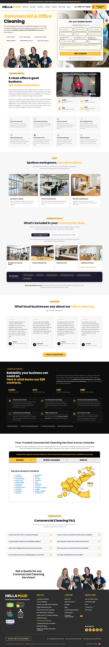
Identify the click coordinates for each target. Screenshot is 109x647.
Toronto (18, 475)
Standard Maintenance (40, 235)
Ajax (36, 482)
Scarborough (20, 479)
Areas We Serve (70, 602)
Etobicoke (18, 477)
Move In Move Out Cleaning (45, 610)
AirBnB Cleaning (42, 618)
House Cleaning (42, 602)
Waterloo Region (41, 488)
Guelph (37, 489)
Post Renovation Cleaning (45, 613)
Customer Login (90, 602)
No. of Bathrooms (79, 38)
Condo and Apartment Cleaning (47, 604)
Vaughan (18, 486)
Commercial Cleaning (44, 621)
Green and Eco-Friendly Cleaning (47, 615)
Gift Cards (61, 7)
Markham (18, 491)
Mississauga (19, 482)
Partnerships (69, 613)
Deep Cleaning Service (44, 607)
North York (19, 480)
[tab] (22, 460)
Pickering (38, 484)
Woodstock (39, 493)
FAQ (86, 604)
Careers (47, 7)
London (37, 486)
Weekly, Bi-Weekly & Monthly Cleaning (46, 629)
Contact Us (88, 607)
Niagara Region (40, 491)
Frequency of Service (64, 38)
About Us (67, 599)
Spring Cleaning (42, 626)
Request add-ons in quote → (89, 267)
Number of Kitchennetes (92, 38)
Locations (40, 7)
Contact (54, 7)
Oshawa (38, 480)
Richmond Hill (20, 488)
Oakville (18, 493)
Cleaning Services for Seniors (46, 623)
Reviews (67, 604)
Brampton (19, 484)
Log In (69, 7)
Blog (66, 607)
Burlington (38, 475)
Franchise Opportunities (69, 616)
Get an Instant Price (91, 599)
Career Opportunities (71, 610)
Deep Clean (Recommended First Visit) (64, 235)
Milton (37, 477)
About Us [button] (25, 7)
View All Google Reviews (54, 354)
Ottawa (37, 479)
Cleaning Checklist (43, 599)
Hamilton (18, 489)
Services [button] (32, 7)
